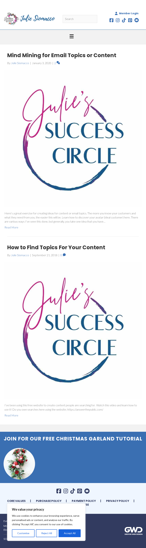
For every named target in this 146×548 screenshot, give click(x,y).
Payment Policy (84, 501)
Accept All (69, 533)
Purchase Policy (48, 501)
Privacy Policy (117, 501)
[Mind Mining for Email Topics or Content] (73, 137)
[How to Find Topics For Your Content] (73, 329)
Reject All (46, 533)
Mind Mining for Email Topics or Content (61, 55)
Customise (23, 533)
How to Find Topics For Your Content (56, 247)
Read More (11, 227)
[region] (46, 522)
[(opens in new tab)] (133, 530)
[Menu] (71, 36)
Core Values (16, 501)
